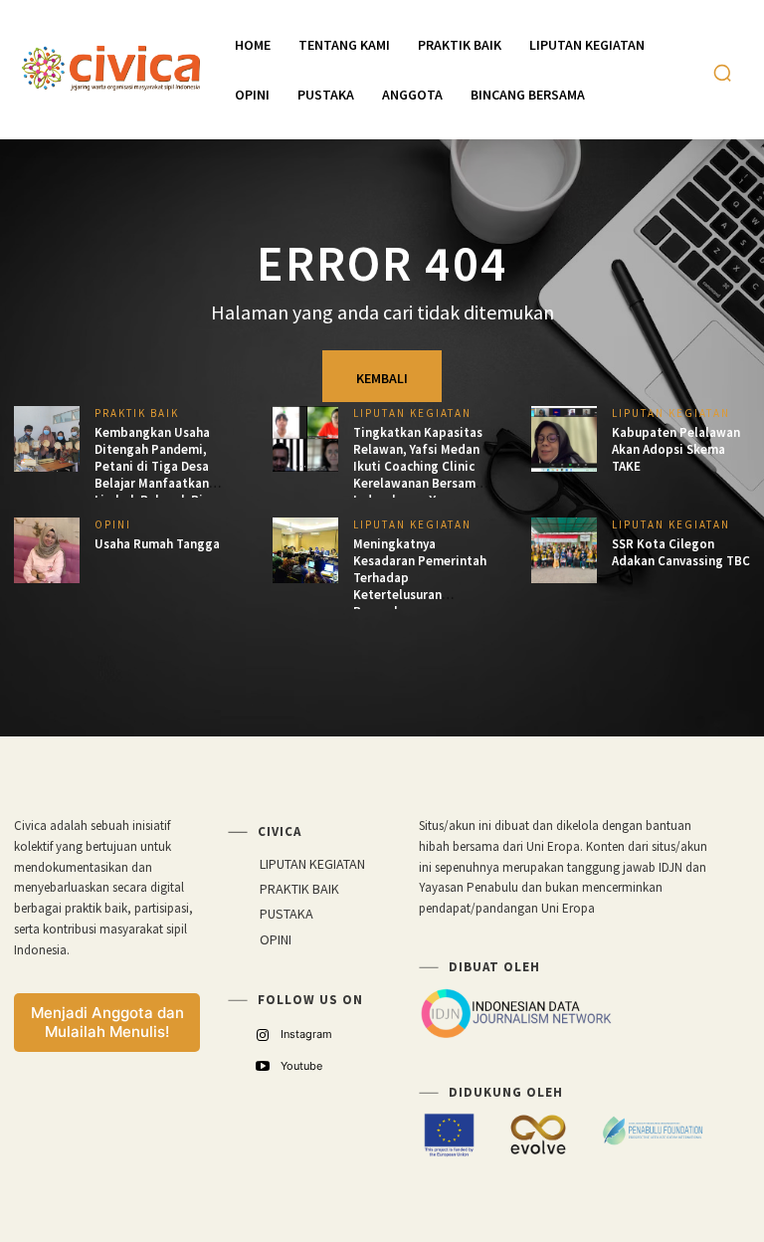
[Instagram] (262, 1035)
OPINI (113, 524)
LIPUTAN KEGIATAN (412, 413)
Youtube (301, 1066)
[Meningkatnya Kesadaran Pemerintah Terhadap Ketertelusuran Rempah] (305, 550)
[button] (722, 73)
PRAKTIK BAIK (137, 413)
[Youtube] (262, 1066)
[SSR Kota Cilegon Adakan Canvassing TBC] (564, 550)
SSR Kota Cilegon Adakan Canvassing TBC (681, 552)
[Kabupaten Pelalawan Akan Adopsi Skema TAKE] (564, 439)
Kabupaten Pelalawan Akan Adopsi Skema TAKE (676, 449)
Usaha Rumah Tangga (157, 543)
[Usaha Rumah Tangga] (47, 550)
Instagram (306, 1034)
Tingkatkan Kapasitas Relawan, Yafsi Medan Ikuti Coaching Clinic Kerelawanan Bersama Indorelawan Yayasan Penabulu (417, 474)
